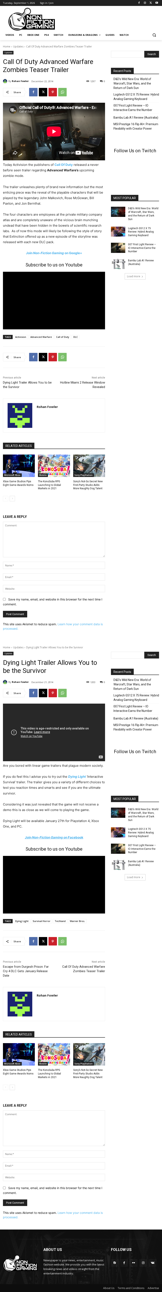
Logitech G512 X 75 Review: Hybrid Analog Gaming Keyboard (136, 97)
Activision (20, 336)
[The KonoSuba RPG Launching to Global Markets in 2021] (54, 466)
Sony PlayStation (83, 475)
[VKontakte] (152, 1263)
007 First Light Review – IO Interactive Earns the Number (132, 108)
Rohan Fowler (20, 81)
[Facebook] (139, 3)
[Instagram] (145, 3)
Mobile (43, 475)
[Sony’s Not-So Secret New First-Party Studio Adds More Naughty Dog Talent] (89, 466)
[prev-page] (5, 498)
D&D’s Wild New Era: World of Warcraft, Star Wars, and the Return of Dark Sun (132, 83)
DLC (75, 336)
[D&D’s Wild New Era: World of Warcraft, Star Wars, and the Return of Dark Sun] (118, 212)
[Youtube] (156, 3)
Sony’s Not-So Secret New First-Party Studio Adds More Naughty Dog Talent (88, 485)
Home (6, 46)
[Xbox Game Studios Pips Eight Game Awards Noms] (19, 466)
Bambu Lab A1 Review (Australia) (135, 117)
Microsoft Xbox (12, 475)
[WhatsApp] (62, 92)
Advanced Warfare (41, 336)
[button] (154, 35)
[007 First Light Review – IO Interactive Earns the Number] (118, 248)
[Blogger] (114, 1263)
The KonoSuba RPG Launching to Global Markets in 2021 (49, 485)
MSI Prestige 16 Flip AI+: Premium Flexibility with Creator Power (135, 126)
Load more (133, 276)
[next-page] (12, 498)
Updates (18, 46)
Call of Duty (62, 336)
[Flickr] (133, 1263)
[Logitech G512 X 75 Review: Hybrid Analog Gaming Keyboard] (118, 232)
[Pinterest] (53, 92)
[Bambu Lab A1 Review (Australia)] (118, 264)
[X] (150, 3)
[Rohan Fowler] (5, 81)
